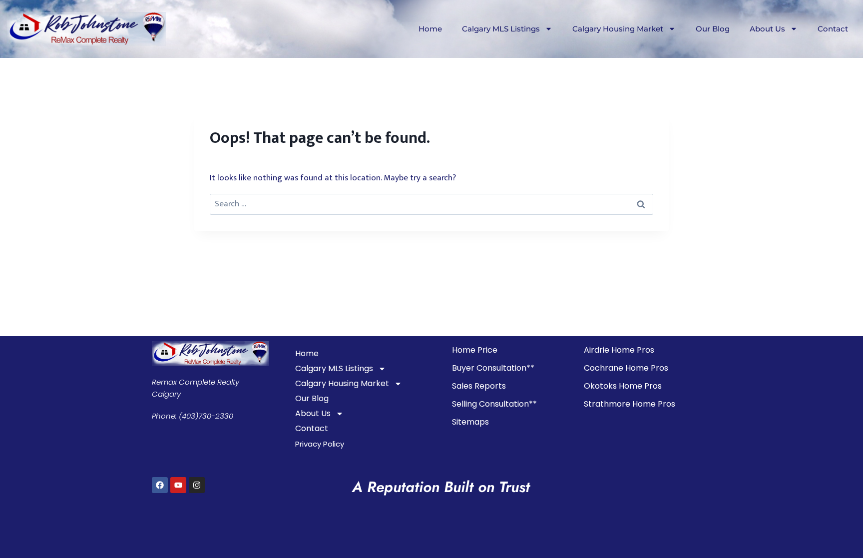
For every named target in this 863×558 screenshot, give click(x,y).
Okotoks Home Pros (623, 386)
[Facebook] (160, 485)
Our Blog (713, 28)
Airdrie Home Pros (619, 350)
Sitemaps (470, 422)
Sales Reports (479, 386)
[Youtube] (178, 485)
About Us (767, 28)
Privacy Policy (319, 444)
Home (430, 28)
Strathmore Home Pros (629, 404)
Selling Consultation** (494, 404)
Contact (833, 28)
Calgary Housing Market (617, 28)
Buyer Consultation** (493, 368)
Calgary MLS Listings (501, 28)
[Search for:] (431, 204)
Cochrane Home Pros (626, 368)
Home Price (474, 350)
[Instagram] (197, 485)
